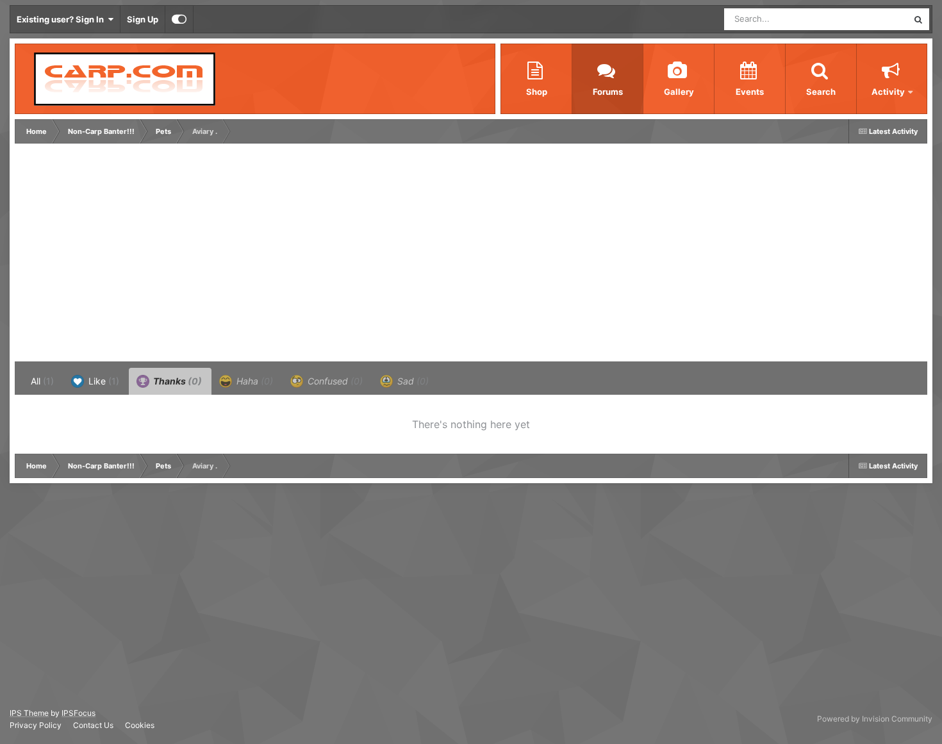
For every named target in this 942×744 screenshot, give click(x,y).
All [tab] (42, 381)
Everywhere (868, 19)
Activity (888, 92)
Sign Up (142, 19)
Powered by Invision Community (874, 718)
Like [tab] (102, 381)
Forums (608, 92)
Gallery (679, 92)
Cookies (139, 725)
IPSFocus (78, 713)
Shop (536, 92)
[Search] (918, 19)
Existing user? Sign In (62, 19)
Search (821, 92)
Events (750, 92)
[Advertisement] (251, 255)
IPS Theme (29, 713)
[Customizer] (179, 19)
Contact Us (93, 725)
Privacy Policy (36, 725)
